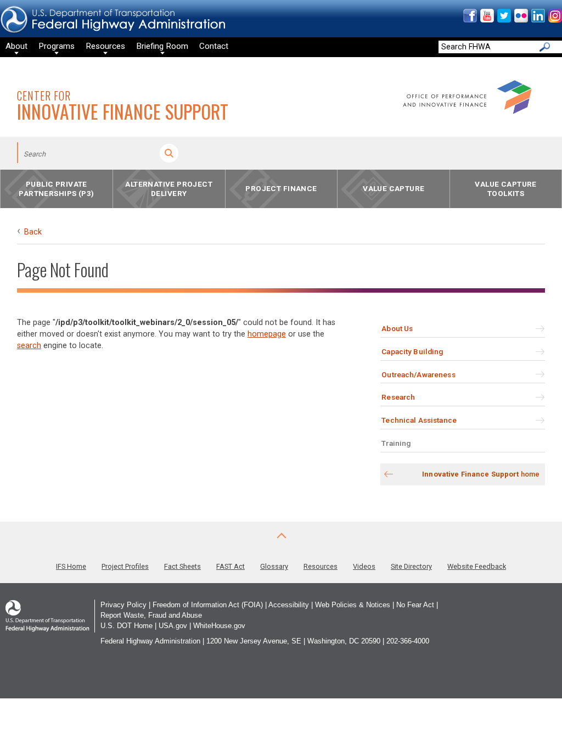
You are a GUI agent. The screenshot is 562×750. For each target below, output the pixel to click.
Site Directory (411, 566)
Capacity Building (412, 351)
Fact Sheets (182, 566)
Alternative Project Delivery (168, 189)
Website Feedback (476, 566)
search (29, 345)
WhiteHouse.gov (219, 626)
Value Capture (393, 188)
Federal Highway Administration (150, 641)
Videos (364, 566)
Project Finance (281, 188)
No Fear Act (415, 605)
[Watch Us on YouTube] (486, 20)
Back (33, 232)
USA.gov (173, 626)
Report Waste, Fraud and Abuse (151, 615)
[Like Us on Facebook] (469, 20)
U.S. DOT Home (126, 626)
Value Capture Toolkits (505, 189)
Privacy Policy (123, 605)
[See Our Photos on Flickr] (520, 20)
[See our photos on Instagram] (554, 20)
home (480, 474)
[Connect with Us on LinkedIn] (537, 20)
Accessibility (288, 605)
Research (398, 397)
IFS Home (71, 566)
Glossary (274, 566)
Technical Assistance (419, 420)
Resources (321, 566)
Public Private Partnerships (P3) (56, 189)
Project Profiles (125, 566)
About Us (397, 328)
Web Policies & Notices (352, 605)
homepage (267, 334)
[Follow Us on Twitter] (503, 20)
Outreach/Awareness (418, 374)
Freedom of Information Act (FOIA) (208, 605)
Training (396, 443)
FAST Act (230, 566)
